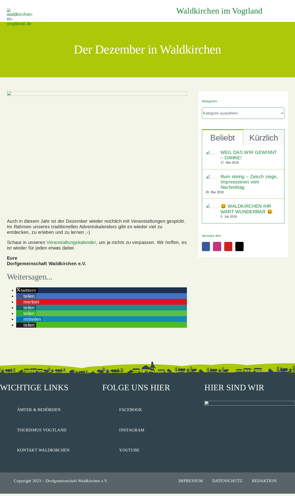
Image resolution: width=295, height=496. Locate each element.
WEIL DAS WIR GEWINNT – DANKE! (249, 155)
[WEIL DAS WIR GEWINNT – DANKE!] (212, 152)
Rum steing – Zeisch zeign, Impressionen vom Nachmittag (249, 182)
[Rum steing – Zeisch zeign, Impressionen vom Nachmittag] (212, 176)
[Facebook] (206, 246)
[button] (27, 290)
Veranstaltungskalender (71, 242)
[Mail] (239, 246)
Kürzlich (263, 137)
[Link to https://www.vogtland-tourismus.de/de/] (6, 429)
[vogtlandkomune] (21, 10)
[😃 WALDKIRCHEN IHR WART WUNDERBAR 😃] (212, 206)
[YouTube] (228, 246)
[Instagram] (217, 246)
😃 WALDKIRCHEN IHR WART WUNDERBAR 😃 (247, 209)
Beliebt (222, 137)
